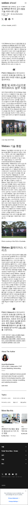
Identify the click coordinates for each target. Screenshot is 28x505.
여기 (22, 77)
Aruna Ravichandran (18, 14)
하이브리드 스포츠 (6, 398)
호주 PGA (19, 43)
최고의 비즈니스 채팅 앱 (19, 398)
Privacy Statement (13, 498)
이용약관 (3, 485)
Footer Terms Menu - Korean (10, 451)
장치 (3, 455)
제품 (3, 447)
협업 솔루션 (23, 402)
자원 (3, 459)
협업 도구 (15, 402)
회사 (3, 464)
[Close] (25, 491)
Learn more (5, 385)
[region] (14, 497)
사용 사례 (22, 328)
